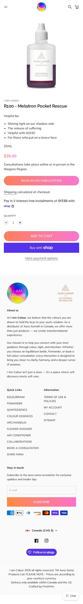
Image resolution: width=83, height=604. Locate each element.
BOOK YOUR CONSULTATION (41, 180)
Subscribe (41, 502)
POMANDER (14, 403)
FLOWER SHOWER (19, 429)
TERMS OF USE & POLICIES (55, 399)
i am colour (11, 100)
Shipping (10, 192)
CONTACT (50, 414)
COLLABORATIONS (19, 441)
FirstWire (48, 586)
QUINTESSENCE (17, 409)
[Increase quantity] (20, 222)
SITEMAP (49, 420)
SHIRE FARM (15, 454)
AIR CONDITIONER (19, 435)
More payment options (41, 258)
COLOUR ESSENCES (20, 416)
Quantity (10, 215)
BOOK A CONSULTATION (23, 448)
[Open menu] (6, 6)
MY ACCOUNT (53, 407)
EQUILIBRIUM (16, 397)
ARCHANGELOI (16, 422)
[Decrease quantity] (6, 222)
